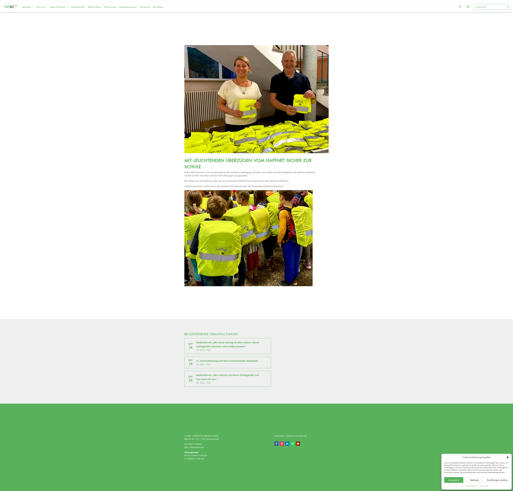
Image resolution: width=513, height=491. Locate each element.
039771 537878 (194, 444)
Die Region (158, 7)
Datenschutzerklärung (297, 436)
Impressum (484, 486)
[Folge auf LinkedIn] (287, 443)
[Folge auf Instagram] (282, 443)
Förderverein (110, 7)
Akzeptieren (453, 480)
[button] (507, 457)
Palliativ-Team (94, 7)
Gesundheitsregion (128, 7)
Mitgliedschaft (78, 7)
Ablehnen (474, 480)
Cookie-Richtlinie (471, 486)
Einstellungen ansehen (497, 480)
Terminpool (145, 7)
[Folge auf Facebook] (276, 443)
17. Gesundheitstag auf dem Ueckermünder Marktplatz (227, 361)
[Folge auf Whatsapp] (292, 443)
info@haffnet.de (196, 447)
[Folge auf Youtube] (298, 443)
